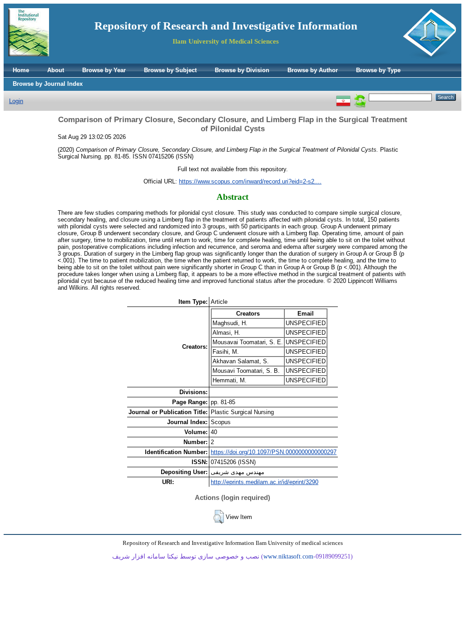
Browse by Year (104, 70)
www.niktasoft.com (288, 556)
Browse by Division (242, 70)
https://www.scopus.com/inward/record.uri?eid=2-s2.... (250, 181)
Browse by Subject (170, 70)
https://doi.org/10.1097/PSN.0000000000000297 (273, 452)
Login (16, 101)
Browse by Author (312, 70)
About (55, 70)
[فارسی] (343, 97)
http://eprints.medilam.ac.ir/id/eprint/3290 (264, 482)
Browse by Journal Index (48, 83)
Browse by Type (378, 70)
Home (21, 70)
